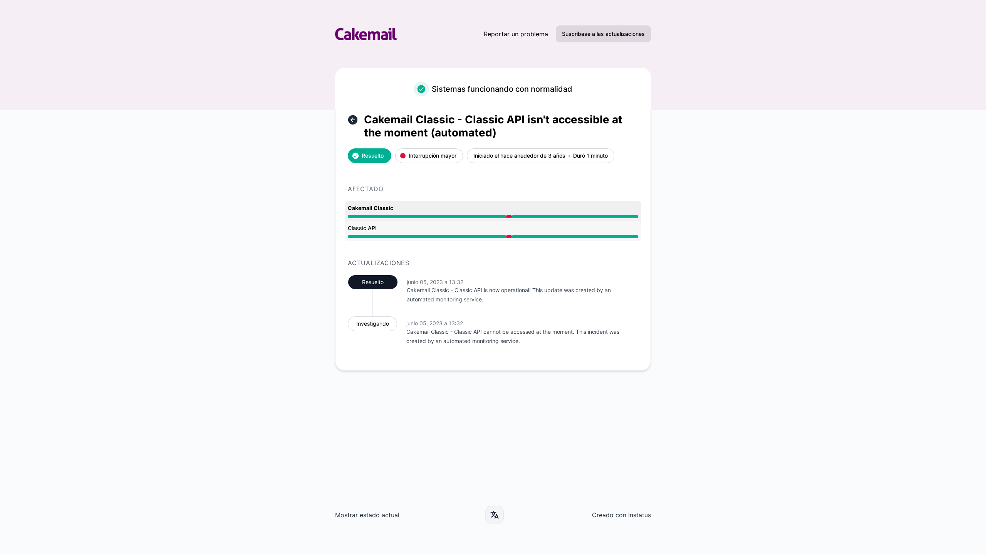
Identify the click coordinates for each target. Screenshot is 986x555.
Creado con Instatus (621, 515)
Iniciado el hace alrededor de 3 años (519, 156)
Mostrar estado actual (367, 515)
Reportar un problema (516, 34)
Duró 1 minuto (590, 156)
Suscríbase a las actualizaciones (603, 33)
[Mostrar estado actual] (353, 120)
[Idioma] (494, 515)
